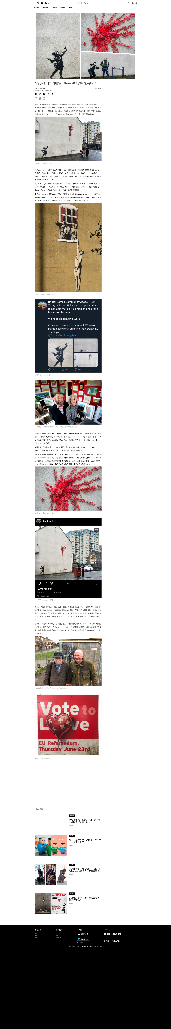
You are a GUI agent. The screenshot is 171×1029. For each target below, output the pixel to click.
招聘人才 (58, 944)
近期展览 (62, 7)
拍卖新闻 (54, 7)
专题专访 (45, 7)
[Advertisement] (68, 782)
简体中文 (37, 944)
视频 (70, 7)
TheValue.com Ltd (85, 955)
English (37, 946)
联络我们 (58, 942)
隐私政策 (58, 946)
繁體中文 (37, 942)
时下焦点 (36, 7)
